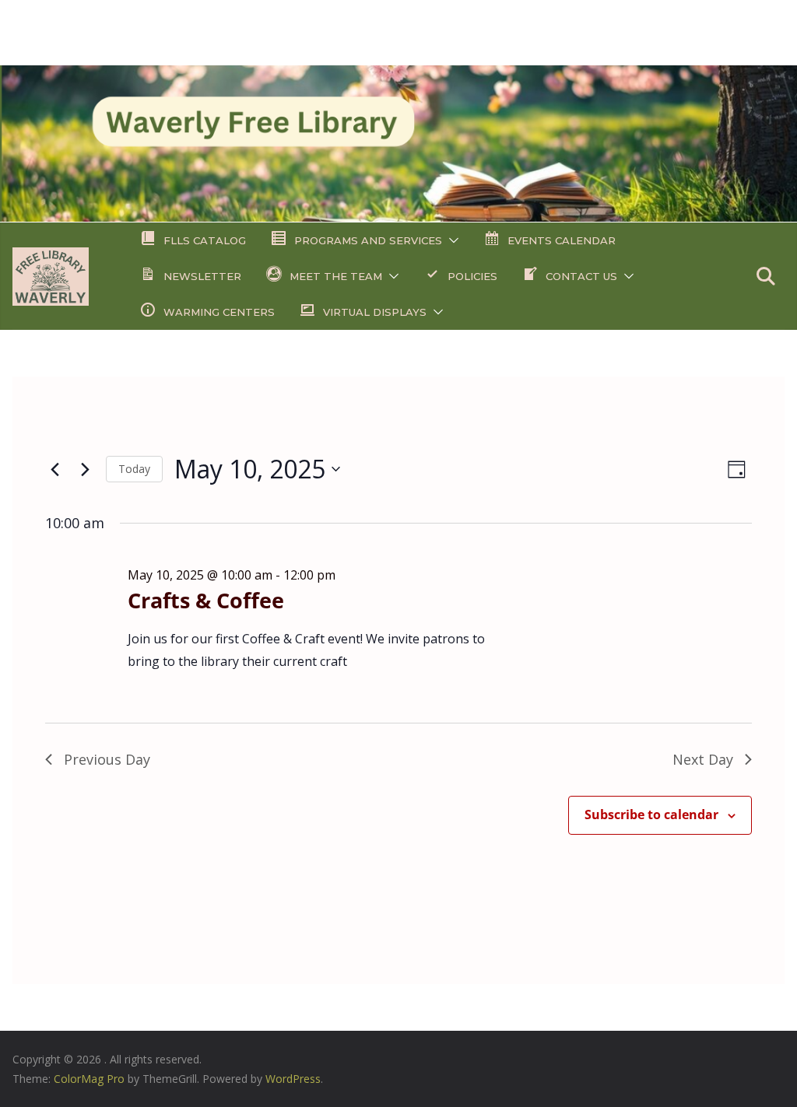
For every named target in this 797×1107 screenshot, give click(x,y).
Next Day (702, 759)
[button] (450, 240)
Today (134, 468)
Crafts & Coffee (206, 600)
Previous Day (107, 759)
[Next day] (84, 469)
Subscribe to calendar (651, 814)
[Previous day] (54, 469)
